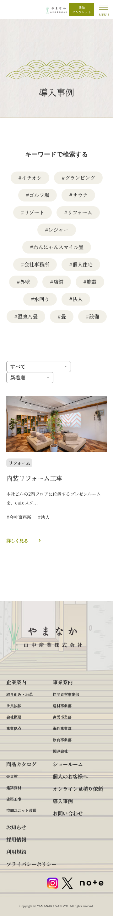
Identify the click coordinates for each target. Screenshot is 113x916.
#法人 (76, 299)
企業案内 (16, 682)
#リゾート (32, 212)
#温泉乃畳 (26, 316)
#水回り (40, 299)
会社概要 (13, 717)
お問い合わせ (68, 813)
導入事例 (63, 801)
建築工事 (13, 799)
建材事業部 (62, 705)
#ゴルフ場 (37, 195)
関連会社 (60, 751)
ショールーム (68, 764)
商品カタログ (21, 764)
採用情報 (16, 839)
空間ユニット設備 (21, 810)
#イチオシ (30, 177)
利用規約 (16, 851)
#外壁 (23, 281)
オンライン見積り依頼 (78, 788)
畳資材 (12, 776)
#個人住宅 (81, 264)
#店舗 (56, 281)
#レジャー (56, 229)
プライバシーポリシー (31, 864)
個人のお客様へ (70, 776)
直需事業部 (62, 717)
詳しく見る (17, 540)
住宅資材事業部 (66, 694)
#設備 (92, 316)
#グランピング (78, 177)
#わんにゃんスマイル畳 (56, 247)
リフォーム (19, 463)
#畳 (61, 316)
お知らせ (16, 827)
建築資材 (13, 787)
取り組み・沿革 (19, 694)
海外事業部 (62, 728)
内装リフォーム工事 (34, 478)
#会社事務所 (35, 264)
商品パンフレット (81, 9)
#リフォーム (78, 212)
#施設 (90, 281)
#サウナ (78, 195)
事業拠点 (13, 728)
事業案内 (63, 682)
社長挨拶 (13, 705)
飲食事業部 (62, 739)
